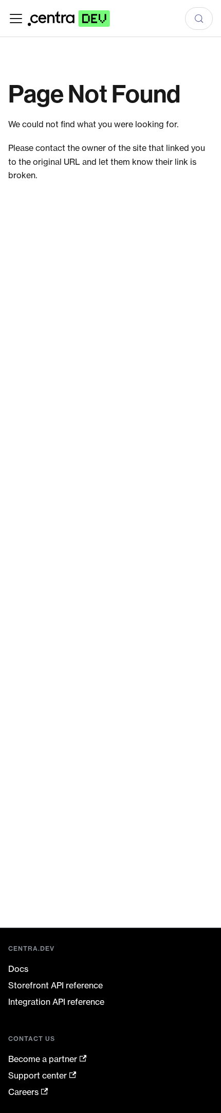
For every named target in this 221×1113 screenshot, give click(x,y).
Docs (18, 969)
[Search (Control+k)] (199, 18)
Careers (23, 1092)
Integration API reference (56, 1002)
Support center (37, 1075)
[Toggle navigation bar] (16, 18)
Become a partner (42, 1059)
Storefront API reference (55, 985)
